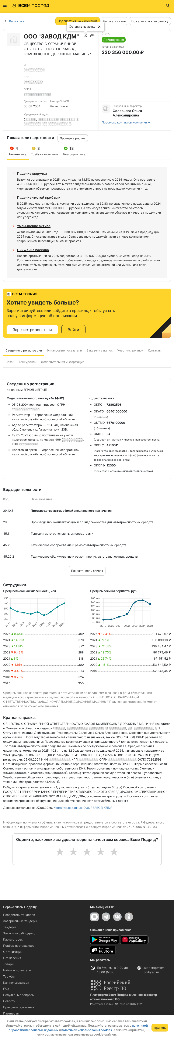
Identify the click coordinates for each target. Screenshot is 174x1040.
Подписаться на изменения (77, 21)
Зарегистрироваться (32, 329)
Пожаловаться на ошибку (149, 21)
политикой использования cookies (86, 1030)
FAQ (6, 988)
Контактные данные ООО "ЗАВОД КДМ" (83, 807)
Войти (73, 329)
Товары (8, 964)
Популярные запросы (19, 995)
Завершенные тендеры (20, 921)
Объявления (12, 958)
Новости (9, 1001)
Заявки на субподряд (19, 933)
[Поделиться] (92, 35)
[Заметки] (85, 35)
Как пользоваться (16, 982)
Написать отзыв (114, 21)
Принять (160, 1028)
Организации (12, 952)
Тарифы (9, 976)
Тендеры (9, 927)
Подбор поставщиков (18, 945)
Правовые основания (18, 1007)
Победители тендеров (19, 915)
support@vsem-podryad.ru (154, 970)
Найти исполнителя (17, 970)
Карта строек (13, 939)
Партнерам (11, 1013)
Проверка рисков (73, 138)
